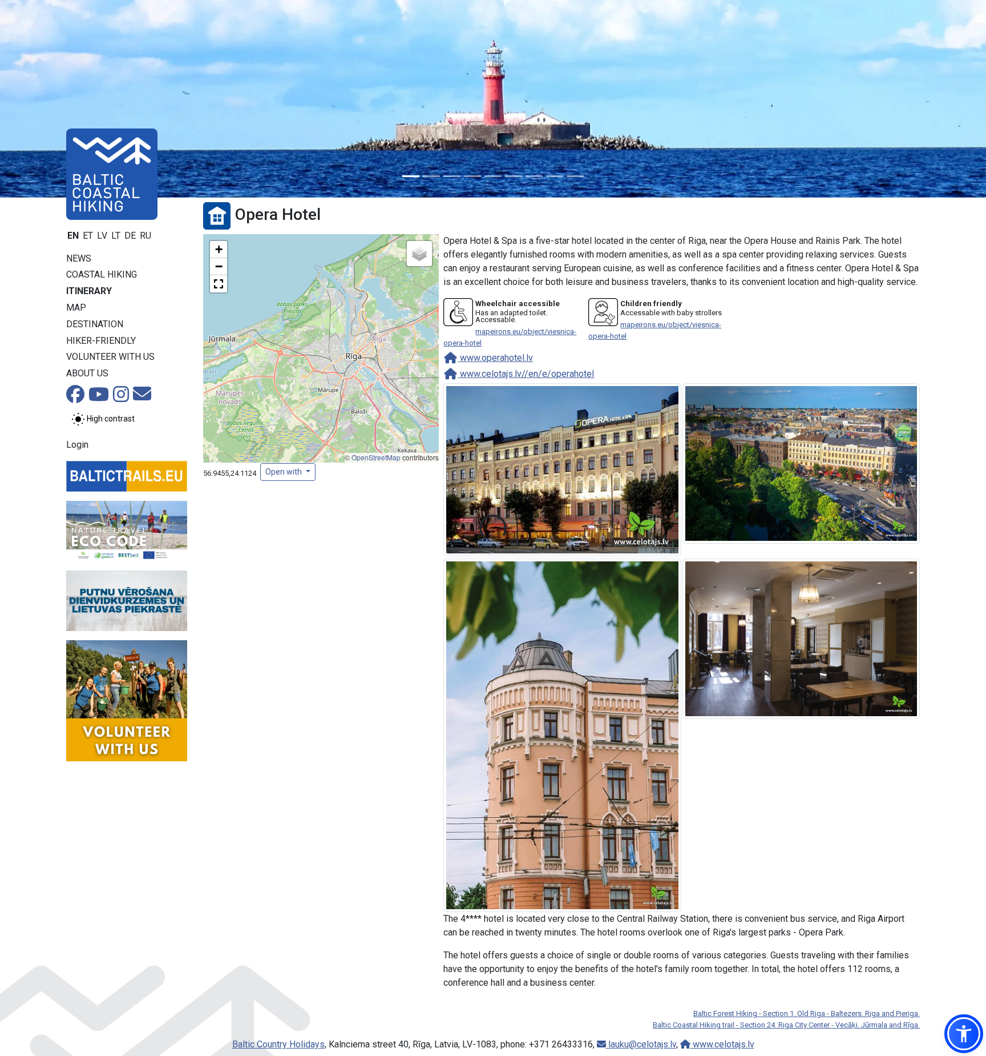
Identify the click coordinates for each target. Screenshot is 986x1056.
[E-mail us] (142, 397)
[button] (218, 249)
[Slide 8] (554, 176)
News (78, 258)
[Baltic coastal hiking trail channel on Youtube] (98, 397)
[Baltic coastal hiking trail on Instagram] (121, 397)
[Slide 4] (472, 176)
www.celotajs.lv (722, 1044)
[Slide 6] (513, 176)
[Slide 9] (575, 176)
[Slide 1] (410, 176)
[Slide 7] (534, 176)
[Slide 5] (493, 176)
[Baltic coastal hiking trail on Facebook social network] (75, 397)
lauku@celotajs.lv (641, 1044)
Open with (284, 471)
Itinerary (89, 291)
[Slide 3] (451, 176)
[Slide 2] (431, 176)
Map (76, 307)
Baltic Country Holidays (278, 1044)
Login (77, 444)
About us (87, 373)
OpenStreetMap (376, 457)
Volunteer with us (110, 356)
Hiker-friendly (101, 340)
